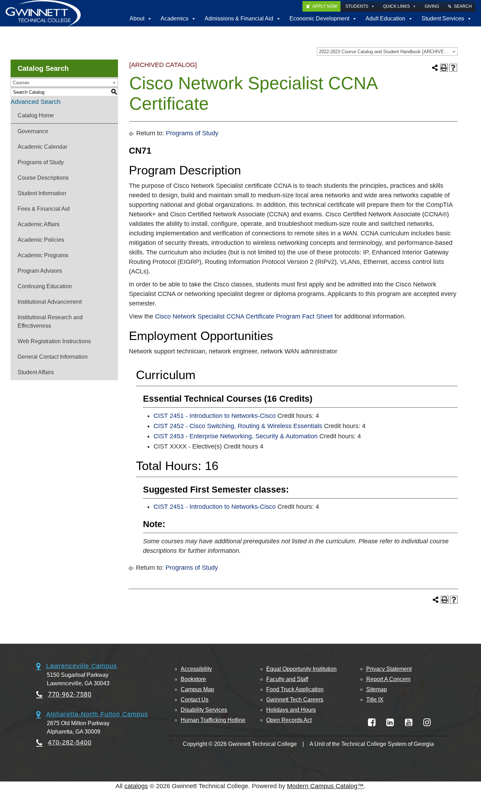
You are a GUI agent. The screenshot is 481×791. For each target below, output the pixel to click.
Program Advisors (40, 271)
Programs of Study (41, 162)
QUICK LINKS (396, 6)
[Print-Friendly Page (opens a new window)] (444, 68)
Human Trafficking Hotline (213, 720)
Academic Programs (43, 255)
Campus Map (197, 689)
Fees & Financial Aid (44, 209)
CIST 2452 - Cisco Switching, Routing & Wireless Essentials (238, 426)
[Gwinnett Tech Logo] (43, 13)
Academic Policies (41, 240)
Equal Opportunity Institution (301, 669)
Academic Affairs (39, 224)
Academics (174, 18)
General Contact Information (53, 357)
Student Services (442, 18)
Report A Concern (388, 679)
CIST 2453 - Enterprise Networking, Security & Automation (236, 436)
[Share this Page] (435, 68)
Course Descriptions (43, 178)
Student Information (42, 193)
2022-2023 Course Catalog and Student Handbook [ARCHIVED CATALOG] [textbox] (388, 51)
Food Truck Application (295, 689)
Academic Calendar (42, 147)
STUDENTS (356, 6)
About (137, 18)
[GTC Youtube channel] (408, 722)
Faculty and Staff (287, 679)
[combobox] (387, 51)
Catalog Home (36, 115)
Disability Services (204, 710)
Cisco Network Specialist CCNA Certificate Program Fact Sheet (244, 316)
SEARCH (463, 6)
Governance (33, 131)
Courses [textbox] (21, 82)
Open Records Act (289, 720)
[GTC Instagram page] (427, 722)
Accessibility (196, 669)
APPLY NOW (324, 6)
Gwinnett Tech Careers (294, 700)
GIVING (432, 6)
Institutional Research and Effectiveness (50, 321)
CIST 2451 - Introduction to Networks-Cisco (215, 415)
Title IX (374, 700)
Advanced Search (36, 101)
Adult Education (385, 18)
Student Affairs (36, 372)
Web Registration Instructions (54, 341)
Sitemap (376, 689)
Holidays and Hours (291, 710)
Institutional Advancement (50, 302)
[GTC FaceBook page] (371, 722)
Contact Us (194, 700)
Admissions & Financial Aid (239, 18)
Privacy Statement (389, 669)
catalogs (136, 786)
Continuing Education (45, 286)
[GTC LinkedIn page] (390, 722)
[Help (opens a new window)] (453, 68)
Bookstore (193, 679)
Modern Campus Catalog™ (325, 786)
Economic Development (319, 18)
